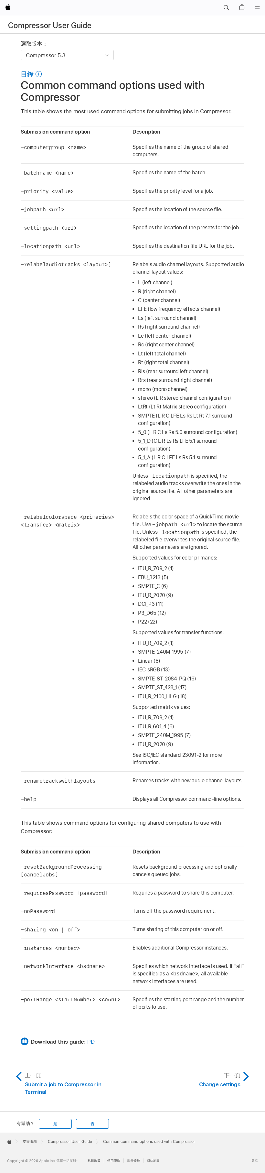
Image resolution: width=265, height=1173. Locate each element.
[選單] (257, 8)
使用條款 (113, 1161)
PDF (92, 1041)
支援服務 (30, 1142)
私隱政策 (94, 1161)
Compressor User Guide (50, 25)
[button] (226, 8)
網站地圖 (153, 1161)
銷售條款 (133, 1161)
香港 (254, 1161)
